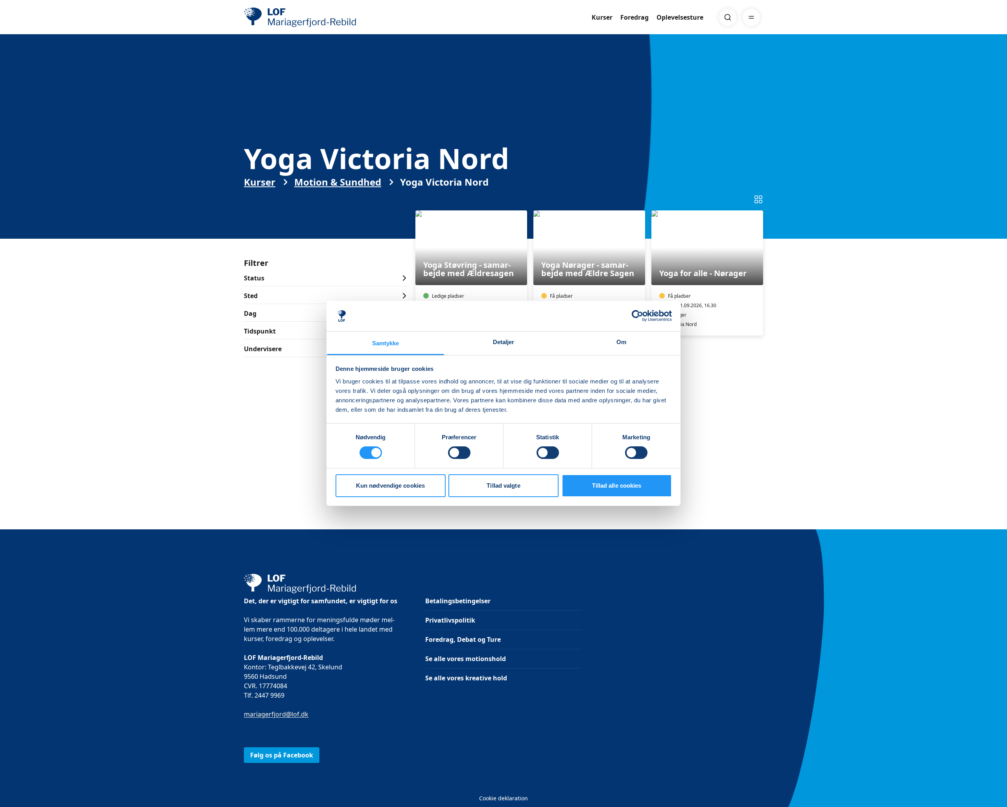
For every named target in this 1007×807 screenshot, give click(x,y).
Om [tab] (621, 342)
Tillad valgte (503, 485)
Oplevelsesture (680, 17)
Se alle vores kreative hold (466, 678)
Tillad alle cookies (617, 485)
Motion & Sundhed (337, 182)
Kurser (602, 17)
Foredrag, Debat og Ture (463, 639)
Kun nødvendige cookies (390, 485)
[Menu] (751, 17)
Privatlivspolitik (450, 620)
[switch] (459, 452)
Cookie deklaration (503, 798)
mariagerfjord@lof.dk (276, 714)
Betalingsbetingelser (458, 601)
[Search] (727, 17)
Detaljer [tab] (504, 342)
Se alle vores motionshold (465, 658)
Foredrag (634, 17)
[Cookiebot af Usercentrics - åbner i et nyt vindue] (637, 316)
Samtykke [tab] (385, 343)
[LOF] (301, 17)
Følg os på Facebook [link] (281, 755)
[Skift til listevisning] (758, 199)
